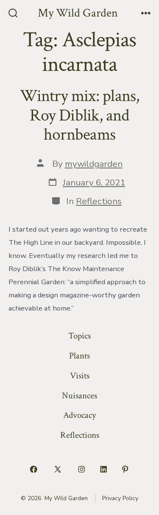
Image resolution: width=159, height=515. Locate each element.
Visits (79, 375)
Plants (79, 355)
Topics (79, 335)
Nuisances (79, 395)
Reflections (99, 201)
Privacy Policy (120, 498)
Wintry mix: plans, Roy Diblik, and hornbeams (79, 115)
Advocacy (79, 415)
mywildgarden (94, 164)
